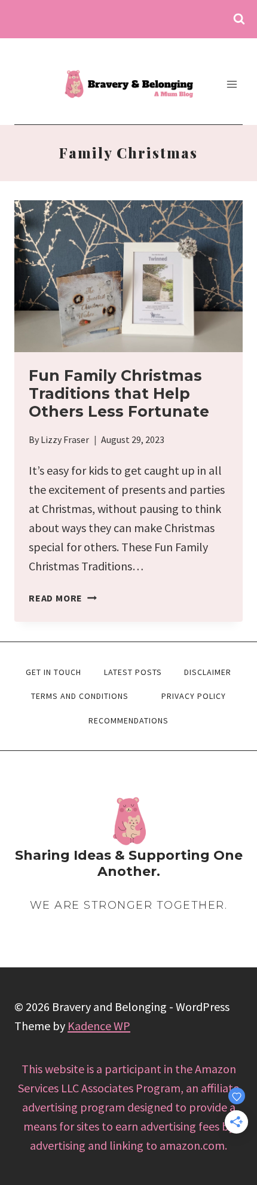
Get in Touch (53, 672)
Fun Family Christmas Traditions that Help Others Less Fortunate (119, 393)
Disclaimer (207, 672)
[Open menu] (232, 84)
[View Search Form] (239, 19)
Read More (63, 598)
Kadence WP (99, 1025)
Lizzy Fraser (65, 439)
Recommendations (128, 720)
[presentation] (128, 276)
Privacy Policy (193, 696)
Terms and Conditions (79, 696)
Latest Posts (133, 672)
